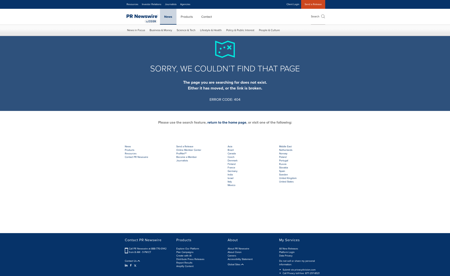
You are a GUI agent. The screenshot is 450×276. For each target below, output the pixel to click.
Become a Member (186, 157)
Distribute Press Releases (190, 259)
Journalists (171, 4)
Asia (230, 146)
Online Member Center (188, 150)
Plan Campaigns (185, 252)
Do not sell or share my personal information (297, 262)
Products (187, 16)
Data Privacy (285, 256)
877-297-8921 (312, 273)
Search (315, 16)
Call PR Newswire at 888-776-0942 (147, 249)
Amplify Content (185, 266)
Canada (232, 153)
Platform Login (287, 252)
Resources (132, 4)
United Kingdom (288, 178)
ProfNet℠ (181, 153)
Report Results (184, 263)
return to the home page (226, 122)
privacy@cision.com (305, 270)
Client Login (293, 4)
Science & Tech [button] (186, 30)
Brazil (231, 150)
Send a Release (313, 4)
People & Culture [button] (269, 30)
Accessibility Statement (240, 259)
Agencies (185, 4)
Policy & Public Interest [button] (240, 30)
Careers (232, 256)
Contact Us (131, 261)
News (168, 16)
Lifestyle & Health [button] (211, 30)
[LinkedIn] (126, 265)
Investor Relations (151, 4)
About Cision (235, 252)
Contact (206, 16)
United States (286, 182)
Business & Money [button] (161, 30)
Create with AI (183, 256)
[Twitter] (135, 265)
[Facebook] (130, 265)
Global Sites (234, 264)
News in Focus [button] (136, 30)
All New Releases (288, 249)
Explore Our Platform (187, 249)
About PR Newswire (238, 249)
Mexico (231, 185)
